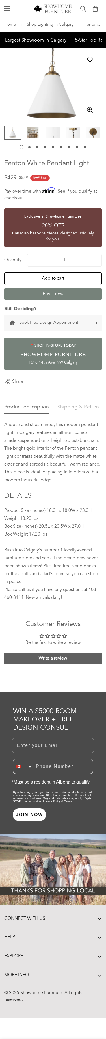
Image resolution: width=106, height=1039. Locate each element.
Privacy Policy (51, 801)
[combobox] (23, 766)
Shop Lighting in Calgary (50, 25)
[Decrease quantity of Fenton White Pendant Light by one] (33, 260)
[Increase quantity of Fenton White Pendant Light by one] (94, 260)
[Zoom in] (89, 110)
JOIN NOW (29, 814)
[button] (95, 8)
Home (10, 25)
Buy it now (53, 294)
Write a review (53, 658)
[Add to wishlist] (89, 59)
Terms (68, 801)
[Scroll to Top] (95, 1009)
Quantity (12, 260)
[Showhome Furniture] (53, 9)
